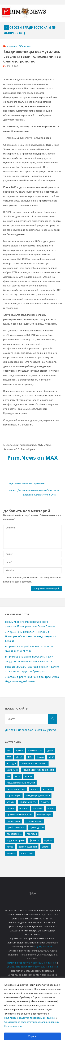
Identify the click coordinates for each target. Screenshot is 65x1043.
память (45, 801)
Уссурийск (12, 769)
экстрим (11, 853)
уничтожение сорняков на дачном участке (30, 729)
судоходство (37, 827)
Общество (25, 46)
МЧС (51, 757)
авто (17, 776)
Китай (40, 757)
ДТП (9, 757)
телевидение (14, 833)
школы (45, 846)
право (50, 808)
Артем (19, 750)
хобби (10, 846)
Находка (11, 763)
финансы (34, 840)
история (47, 789)
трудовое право (16, 840)
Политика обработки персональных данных (31, 962)
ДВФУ (50, 750)
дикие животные (16, 789)
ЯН (8, 776)
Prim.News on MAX (32, 457)
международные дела (38, 795)
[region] (32, 1010)
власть (28, 776)
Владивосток (35, 750)
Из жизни (12, 46)
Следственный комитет (34, 763)
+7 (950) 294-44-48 (43, 946)
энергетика (27, 853)
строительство (33, 821)
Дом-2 (19, 757)
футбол (48, 840)
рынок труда (13, 821)
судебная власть (16, 827)
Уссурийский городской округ (38, 769)
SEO (9, 750)
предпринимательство (19, 814)
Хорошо (32, 1036)
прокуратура (44, 814)
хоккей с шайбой (28, 846)
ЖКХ (30, 757)
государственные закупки (21, 782)
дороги (34, 789)
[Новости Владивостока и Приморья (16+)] (27, 13)
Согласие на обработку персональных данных (32, 966)
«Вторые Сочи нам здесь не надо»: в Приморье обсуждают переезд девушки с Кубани (30, 636)
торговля (32, 833)
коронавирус (14, 795)
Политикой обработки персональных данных (29, 1017)
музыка (11, 801)
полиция (37, 808)
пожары (23, 808)
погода (10, 808)
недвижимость (28, 801)
